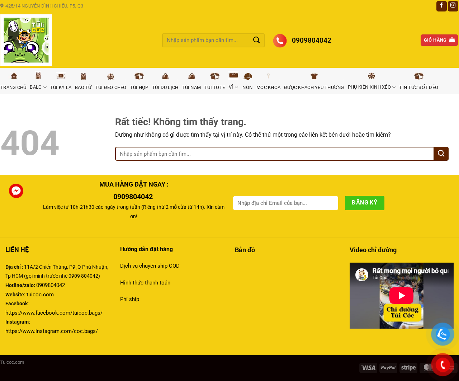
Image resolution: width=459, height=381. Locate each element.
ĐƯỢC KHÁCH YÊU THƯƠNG (314, 87)
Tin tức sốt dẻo (418, 87)
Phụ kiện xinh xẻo (369, 87)
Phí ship (129, 299)
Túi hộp (139, 87)
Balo (36, 87)
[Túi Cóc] (75, 40)
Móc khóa (268, 87)
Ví (231, 87)
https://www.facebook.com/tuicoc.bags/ (54, 313)
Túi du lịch (165, 87)
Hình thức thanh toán (146, 282)
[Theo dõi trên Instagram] (453, 6)
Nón (247, 87)
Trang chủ (13, 87)
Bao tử (83, 87)
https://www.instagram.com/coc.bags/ (51, 331)
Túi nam (191, 87)
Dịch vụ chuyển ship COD (150, 266)
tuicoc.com (40, 294)
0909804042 (50, 285)
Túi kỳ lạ (60, 87)
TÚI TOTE (214, 87)
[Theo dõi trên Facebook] (441, 6)
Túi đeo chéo (111, 87)
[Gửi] (257, 40)
